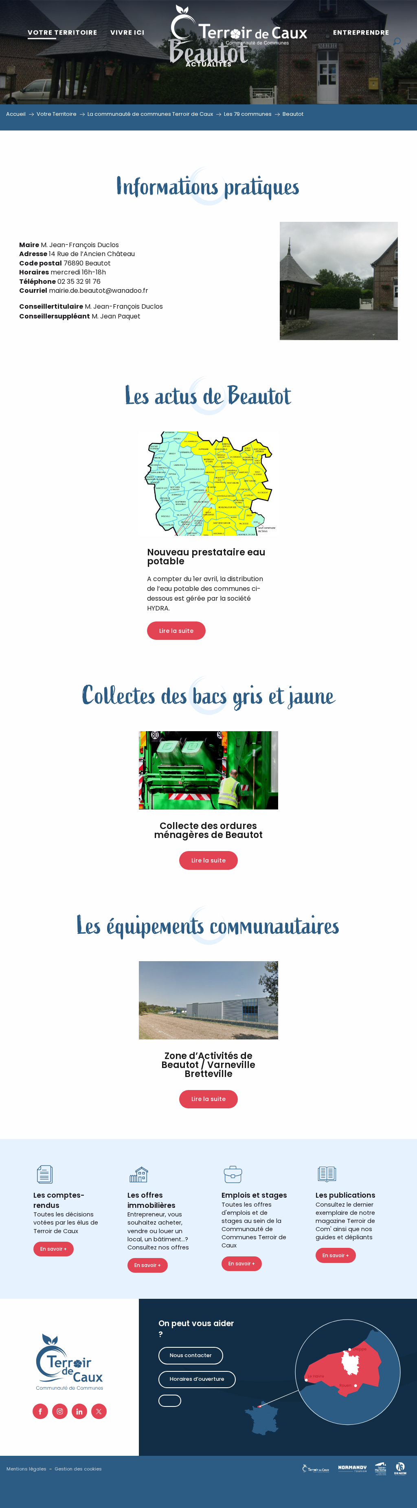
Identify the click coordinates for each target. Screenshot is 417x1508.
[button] (397, 42)
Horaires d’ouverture (197, 1378)
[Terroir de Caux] (239, 24)
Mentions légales (26, 1469)
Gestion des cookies (78, 1469)
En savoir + (53, 1248)
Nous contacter (191, 1355)
